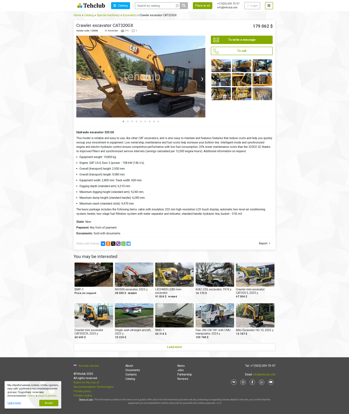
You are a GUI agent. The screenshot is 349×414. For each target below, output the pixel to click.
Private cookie (83, 395)
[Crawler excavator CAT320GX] (221, 65)
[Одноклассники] (108, 243)
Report (263, 243)
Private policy (82, 391)
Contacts (131, 374)
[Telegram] (128, 243)
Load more (174, 347)
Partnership (184, 374)
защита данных (47, 395)
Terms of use (86, 399)
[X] (113, 243)
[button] (120, 5)
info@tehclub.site (227, 7)
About (129, 365)
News (181, 365)
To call (241, 51)
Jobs (180, 370)
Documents (132, 370)
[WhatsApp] (123, 243)
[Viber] (118, 243)
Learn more (14, 402)
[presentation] (92, 79)
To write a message (242, 39)
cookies (31, 395)
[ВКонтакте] (103, 243)
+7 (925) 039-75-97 (228, 3)
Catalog (130, 379)
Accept (49, 402)
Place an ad (202, 5)
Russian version (89, 365)
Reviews (182, 379)
